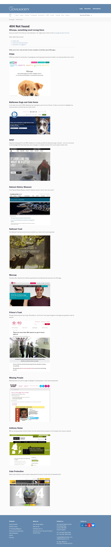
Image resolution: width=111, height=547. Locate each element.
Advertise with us (37, 529)
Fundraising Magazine (15, 529)
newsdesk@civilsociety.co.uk (64, 537)
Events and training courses (20, 43)
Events (52, 15)
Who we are (36, 526)
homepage (57, 33)
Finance (27, 15)
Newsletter (87, 8)
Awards (67, 15)
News (17, 15)
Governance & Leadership (16, 531)
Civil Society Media (38, 524)
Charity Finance (13, 526)
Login (81, 8)
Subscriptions (97, 8)
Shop (62, 15)
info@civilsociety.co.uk (63, 539)
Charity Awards (13, 524)
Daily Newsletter (13, 533)
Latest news (15, 41)
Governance (41, 15)
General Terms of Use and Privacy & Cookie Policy (42, 532)
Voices (21, 15)
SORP (47, 15)
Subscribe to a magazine (19, 44)
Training (58, 15)
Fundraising (34, 15)
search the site (65, 33)
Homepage (11, 19)
